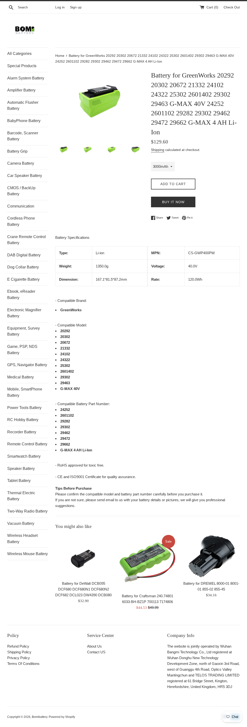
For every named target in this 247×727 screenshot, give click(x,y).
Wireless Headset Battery (22, 538)
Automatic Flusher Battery (22, 105)
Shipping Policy (19, 652)
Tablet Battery (19, 481)
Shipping (157, 150)
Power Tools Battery (24, 408)
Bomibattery (39, 717)
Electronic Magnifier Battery (24, 313)
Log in (60, 7)
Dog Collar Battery (23, 267)
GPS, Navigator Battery (27, 365)
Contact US (96, 652)
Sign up (76, 7)
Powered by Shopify (62, 717)
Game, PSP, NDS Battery (22, 349)
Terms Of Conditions (23, 664)
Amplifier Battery (21, 90)
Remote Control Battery (27, 444)
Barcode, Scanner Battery (22, 136)
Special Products (21, 66)
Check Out (232, 7)
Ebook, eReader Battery (21, 294)
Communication (20, 206)
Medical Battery (20, 377)
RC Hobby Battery (22, 420)
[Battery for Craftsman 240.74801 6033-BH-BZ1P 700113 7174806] (147, 562)
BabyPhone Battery (24, 121)
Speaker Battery (21, 469)
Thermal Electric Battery (21, 496)
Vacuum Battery (20, 523)
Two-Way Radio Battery (27, 511)
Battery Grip (17, 151)
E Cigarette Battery (23, 279)
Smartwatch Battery (24, 456)
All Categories (19, 54)
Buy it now (173, 202)
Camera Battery (20, 163)
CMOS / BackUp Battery (21, 191)
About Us (94, 646)
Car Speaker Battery (24, 176)
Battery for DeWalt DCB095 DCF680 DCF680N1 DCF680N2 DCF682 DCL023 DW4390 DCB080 (83, 589)
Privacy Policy (18, 658)
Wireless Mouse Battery (27, 554)
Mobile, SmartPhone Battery (24, 392)
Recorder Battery (21, 432)
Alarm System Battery (25, 78)
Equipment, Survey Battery (23, 331)
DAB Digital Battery (24, 255)
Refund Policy (18, 646)
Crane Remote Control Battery (26, 240)
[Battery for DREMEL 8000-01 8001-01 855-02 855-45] (211, 556)
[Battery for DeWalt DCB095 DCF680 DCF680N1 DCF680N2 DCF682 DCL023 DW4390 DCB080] (83, 556)
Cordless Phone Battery (21, 221)
